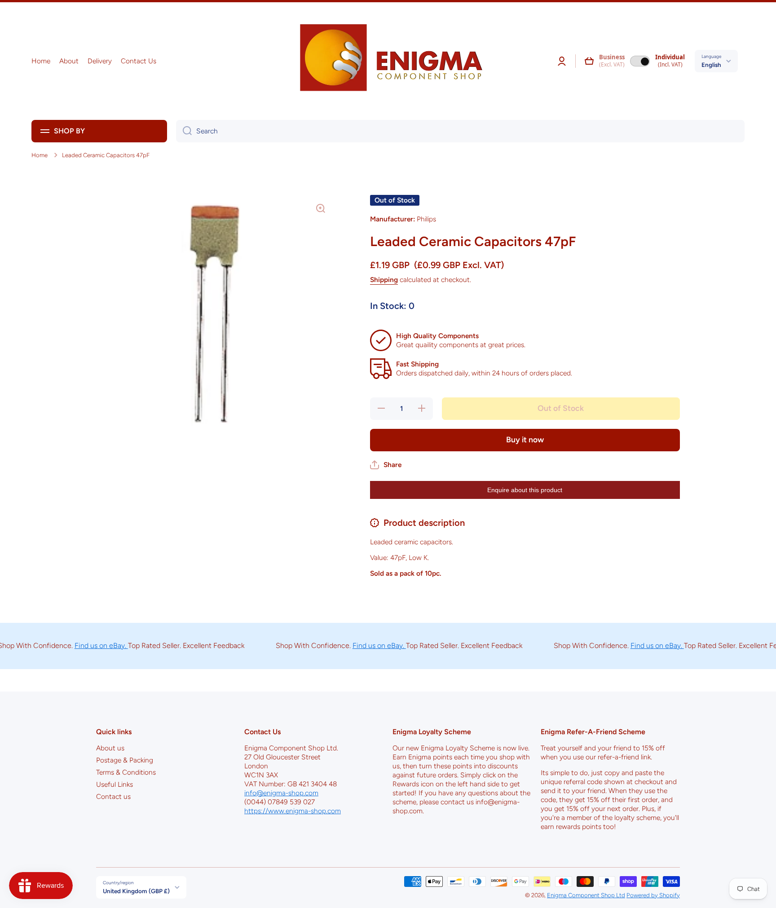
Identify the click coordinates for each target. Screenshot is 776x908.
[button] (589, 61)
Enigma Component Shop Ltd (586, 895)
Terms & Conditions (126, 772)
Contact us (113, 796)
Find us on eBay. (86, 645)
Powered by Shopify (653, 895)
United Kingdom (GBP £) (136, 891)
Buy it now (525, 439)
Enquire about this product (524, 490)
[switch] (640, 61)
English (711, 64)
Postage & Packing (124, 760)
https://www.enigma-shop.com (292, 811)
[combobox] (460, 131)
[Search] (184, 131)
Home (39, 155)
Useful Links (114, 784)
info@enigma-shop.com (281, 793)
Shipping (384, 279)
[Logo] (388, 61)
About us (110, 748)
